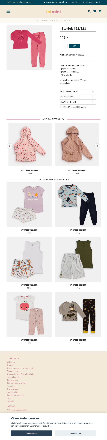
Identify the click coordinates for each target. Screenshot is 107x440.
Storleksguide (12, 392)
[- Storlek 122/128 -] (29, 47)
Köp (74, 46)
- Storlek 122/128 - (65, 20)
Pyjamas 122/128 (49, 20)
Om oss (10, 365)
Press (9, 398)
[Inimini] (53, 11)
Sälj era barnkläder (14, 377)
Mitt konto (11, 362)
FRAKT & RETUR (68, 102)
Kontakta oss (12, 380)
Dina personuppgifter (15, 395)
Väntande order (13, 371)
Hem (37, 20)
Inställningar (75, 433)
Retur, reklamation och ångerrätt (20, 368)
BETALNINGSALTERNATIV (73, 107)
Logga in (10, 401)
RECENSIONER (67, 97)
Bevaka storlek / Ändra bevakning (21, 374)
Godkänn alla (31, 433)
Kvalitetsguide (12, 389)
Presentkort (11, 386)
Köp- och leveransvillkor (17, 383)
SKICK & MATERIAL (69, 91)
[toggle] (10, 11)
